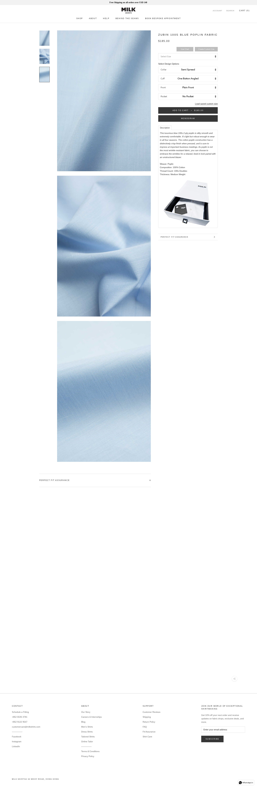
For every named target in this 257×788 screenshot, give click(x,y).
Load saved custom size (206, 104)
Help (106, 18)
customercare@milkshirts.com (26, 727)
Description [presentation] (165, 128)
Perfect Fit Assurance (174, 237)
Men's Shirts (87, 727)
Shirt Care (147, 736)
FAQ (145, 727)
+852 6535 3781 (19, 717)
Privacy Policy (87, 756)
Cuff (162, 78)
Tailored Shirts (88, 736)
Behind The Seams (127, 18)
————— (17, 731)
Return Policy (149, 722)
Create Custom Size (206, 49)
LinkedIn (16, 746)
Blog (83, 722)
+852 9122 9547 (19, 722)
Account (217, 10)
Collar (163, 69)
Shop (79, 18)
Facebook (16, 736)
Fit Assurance (149, 731)
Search (230, 10)
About (93, 18)
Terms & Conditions (90, 751)
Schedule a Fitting (20, 712)
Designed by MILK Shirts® (128, 780)
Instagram (16, 741)
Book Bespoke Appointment (163, 18)
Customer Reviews (151, 712)
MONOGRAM (188, 118)
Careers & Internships (91, 717)
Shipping (147, 717)
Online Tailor (87, 741)
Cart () (244, 11)
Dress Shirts (87, 731)
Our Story (85, 712)
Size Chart (185, 49)
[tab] (164, 127)
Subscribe (212, 739)
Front (163, 87)
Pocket (164, 96)
